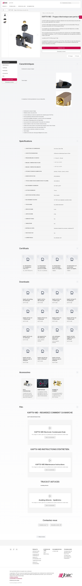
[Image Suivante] (37, 35)
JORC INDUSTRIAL (46, 553)
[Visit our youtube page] (17, 549)
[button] (50, 63)
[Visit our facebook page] (14, 549)
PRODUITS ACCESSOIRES (36, 563)
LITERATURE (55, 551)
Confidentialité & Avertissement (16, 578)
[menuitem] (5, 6)
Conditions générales (14, 577)
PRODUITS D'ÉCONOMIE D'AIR (37, 558)
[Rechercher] (61, 3)
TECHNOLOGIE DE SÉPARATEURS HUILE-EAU (68, 552)
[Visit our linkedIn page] (11, 549)
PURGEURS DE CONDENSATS (36, 555)
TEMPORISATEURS (37, 560)
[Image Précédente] (11, 35)
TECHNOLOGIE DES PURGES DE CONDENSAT (67, 557)
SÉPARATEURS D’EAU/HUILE (36, 552)
